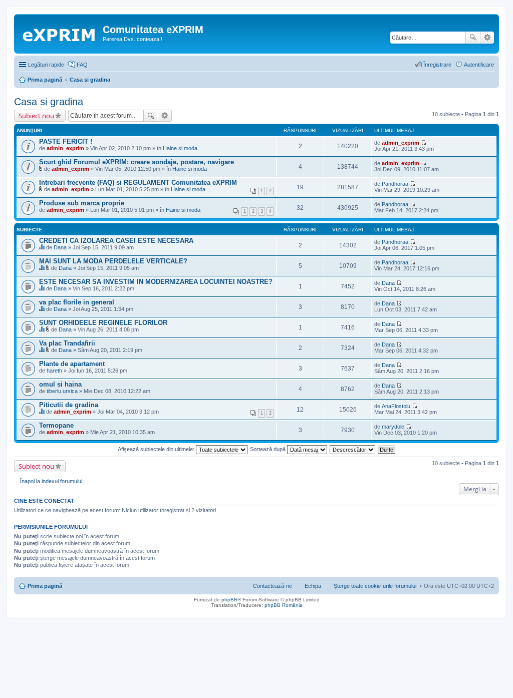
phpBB (229, 599)
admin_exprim (65, 148)
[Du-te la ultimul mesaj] (423, 143)
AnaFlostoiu (396, 406)
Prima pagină (45, 586)
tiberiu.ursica (62, 391)
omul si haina (60, 384)
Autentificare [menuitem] (479, 65)
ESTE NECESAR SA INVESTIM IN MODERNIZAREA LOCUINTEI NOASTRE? (156, 281)
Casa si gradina (48, 101)
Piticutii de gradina (68, 405)
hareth (54, 371)
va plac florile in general (76, 302)
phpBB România (284, 605)
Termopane (56, 425)
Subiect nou (36, 115)
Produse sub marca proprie (81, 203)
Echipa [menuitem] (313, 586)
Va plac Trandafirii (67, 343)
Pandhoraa (395, 184)
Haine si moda (180, 148)
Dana (60, 247)
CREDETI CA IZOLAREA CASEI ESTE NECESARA (116, 240)
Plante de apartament (72, 364)
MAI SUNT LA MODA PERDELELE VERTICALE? (113, 261)
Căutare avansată (487, 38)
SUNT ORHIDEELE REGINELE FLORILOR (103, 322)
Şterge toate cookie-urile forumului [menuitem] (375, 586)
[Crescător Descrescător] (353, 449)
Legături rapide (46, 65)
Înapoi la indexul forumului (51, 481)
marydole (393, 427)
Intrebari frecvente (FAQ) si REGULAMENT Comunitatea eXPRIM (138, 182)
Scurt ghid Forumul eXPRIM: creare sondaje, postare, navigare (136, 162)
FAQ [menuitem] (82, 65)
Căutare (472, 38)
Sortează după (268, 449)
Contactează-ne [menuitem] (272, 586)
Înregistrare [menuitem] (437, 65)
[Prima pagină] (60, 33)
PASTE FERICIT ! (65, 141)
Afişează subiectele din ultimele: (157, 449)
